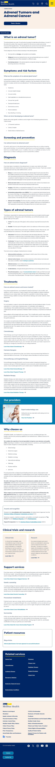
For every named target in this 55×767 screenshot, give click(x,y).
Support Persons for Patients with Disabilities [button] (37, 733)
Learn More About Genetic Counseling (14, 594)
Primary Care (31, 663)
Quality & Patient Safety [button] (34, 731)
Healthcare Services (8, 8)
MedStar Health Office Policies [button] (11, 723)
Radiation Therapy (33, 667)
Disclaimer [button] (5, 714)
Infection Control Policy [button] (9, 721)
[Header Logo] (7, 2)
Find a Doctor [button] (15, 23)
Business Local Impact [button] (9, 711)
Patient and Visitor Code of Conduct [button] (37, 726)
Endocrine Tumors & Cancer (12, 683)
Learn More (8, 556)
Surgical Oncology (33, 671)
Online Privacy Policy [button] (8, 726)
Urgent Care (31, 675)
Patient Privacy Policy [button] (9, 728)
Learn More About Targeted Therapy (13, 372)
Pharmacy (31, 659)
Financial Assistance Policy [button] (10, 718)
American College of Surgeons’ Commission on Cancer (18, 514)
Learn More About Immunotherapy (13, 369)
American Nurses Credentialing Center (31, 522)
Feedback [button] (30, 716)
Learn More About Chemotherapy (13, 346)
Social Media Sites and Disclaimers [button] (12, 733)
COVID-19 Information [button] (34, 711)
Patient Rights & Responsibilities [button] (37, 728)
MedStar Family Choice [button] (34, 721)
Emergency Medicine (10, 677)
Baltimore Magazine (18, 519)
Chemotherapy (9, 665)
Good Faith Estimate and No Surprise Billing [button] (39, 718)
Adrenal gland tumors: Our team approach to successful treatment (21, 643)
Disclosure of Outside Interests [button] (36, 714)
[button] (33, 4)
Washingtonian (32, 519)
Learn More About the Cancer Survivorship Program (18, 625)
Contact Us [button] (8, 757)
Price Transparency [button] (8, 731)
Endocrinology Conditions (12, 690)
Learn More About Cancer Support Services (15, 579)
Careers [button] (8, 753)
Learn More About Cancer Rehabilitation (14, 609)
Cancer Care (8, 659)
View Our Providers (26, 418)
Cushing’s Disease (10, 671)
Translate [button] (8, 737)
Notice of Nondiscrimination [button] (35, 723)
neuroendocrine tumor (30, 272)
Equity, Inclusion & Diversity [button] (10, 716)
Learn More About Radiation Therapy (14, 392)
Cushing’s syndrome (28, 260)
